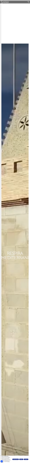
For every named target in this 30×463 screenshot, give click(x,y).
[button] (28, 2)
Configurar (26, 459)
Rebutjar (21, 459)
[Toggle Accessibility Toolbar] (2, 461)
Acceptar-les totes (15, 459)
